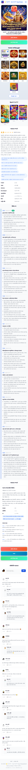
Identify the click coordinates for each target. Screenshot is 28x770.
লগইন (14, 553)
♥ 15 (4, 631)
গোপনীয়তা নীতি (15, 761)
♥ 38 (4, 608)
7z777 (2, 135)
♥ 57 (4, 709)
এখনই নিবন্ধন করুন (14, 42)
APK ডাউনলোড (14, 37)
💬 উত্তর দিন (9, 586)
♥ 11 (4, 644)
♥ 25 (4, 732)
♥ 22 (4, 586)
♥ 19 (4, 676)
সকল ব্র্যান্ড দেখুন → (14, 96)
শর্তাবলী (11, 761)
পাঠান (23, 570)
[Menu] (26, 2)
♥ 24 (4, 697)
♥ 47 (4, 745)
